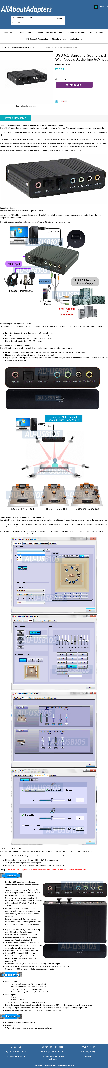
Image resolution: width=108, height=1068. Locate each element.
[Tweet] (56, 102)
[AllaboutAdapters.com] (26, 9)
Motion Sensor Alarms (77, 32)
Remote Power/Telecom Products (50, 32)
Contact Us (16, 1047)
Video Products (10, 32)
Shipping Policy (88, 1052)
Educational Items (59, 39)
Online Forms (76, 39)
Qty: (57, 79)
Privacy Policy (88, 1047)
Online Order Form (16, 1056)
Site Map (88, 1056)
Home (2, 47)
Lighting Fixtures (97, 32)
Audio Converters (23, 47)
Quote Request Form (16, 1052)
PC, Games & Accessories (37, 39)
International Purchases (52, 1047)
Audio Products (26, 32)
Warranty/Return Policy (52, 1052)
